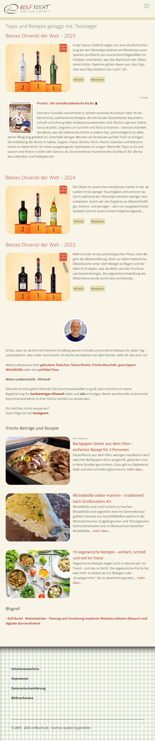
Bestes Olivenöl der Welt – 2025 (41, 35)
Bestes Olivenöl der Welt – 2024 (41, 177)
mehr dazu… (135, 469)
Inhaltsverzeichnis (25, 669)
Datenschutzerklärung (28, 688)
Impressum (19, 678)
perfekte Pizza (48, 370)
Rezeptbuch (98, 79)
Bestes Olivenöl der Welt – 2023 (41, 244)
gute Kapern (127, 365)
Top (140, 728)
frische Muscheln (104, 365)
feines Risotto (81, 365)
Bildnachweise (22, 698)
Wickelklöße (14, 370)
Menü (146, 6)
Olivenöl (79, 79)
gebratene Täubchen (55, 365)
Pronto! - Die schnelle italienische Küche (66, 103)
